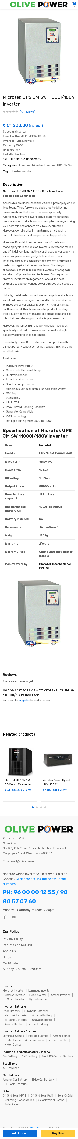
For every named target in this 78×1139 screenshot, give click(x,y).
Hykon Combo (13, 1044)
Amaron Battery (42, 1015)
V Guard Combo (57, 1040)
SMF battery (29, 1056)
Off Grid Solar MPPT (14, 1095)
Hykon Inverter (38, 999)
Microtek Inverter (13, 990)
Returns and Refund (17, 945)
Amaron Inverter (15, 995)
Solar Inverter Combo (51, 1100)
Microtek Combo (38, 1036)
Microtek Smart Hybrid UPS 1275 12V (56, 782)
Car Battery (10, 1056)
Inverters (25, 165)
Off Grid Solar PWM (42, 1095)
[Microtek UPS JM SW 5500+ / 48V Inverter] (20, 761)
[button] (72, 4)
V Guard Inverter (15, 999)
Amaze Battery (14, 1024)
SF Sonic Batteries (16, 1020)
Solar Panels (12, 1104)
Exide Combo (13, 1040)
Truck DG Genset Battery (57, 1056)
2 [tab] (37, 807)
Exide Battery (11, 1011)
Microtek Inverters (44, 165)
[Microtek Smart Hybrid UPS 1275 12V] (58, 761)
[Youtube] (13, 917)
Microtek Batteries (16, 1015)
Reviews (27, 111)
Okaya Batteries (42, 1020)
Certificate (10, 963)
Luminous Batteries (36, 1011)
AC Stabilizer (11, 1068)
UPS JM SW (64, 165)
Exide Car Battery (43, 1079)
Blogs (7, 957)
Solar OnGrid (65, 1095)
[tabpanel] (20, 773)
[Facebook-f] (4, 917)
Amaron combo (34, 1040)
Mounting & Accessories (19, 1100)
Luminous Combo (13, 1036)
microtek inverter (21, 171)
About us (9, 951)
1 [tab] (33, 807)
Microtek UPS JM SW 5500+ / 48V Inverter (18, 782)
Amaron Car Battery (15, 1079)
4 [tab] (45, 807)
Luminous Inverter (39, 990)
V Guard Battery (38, 1024)
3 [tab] (41, 807)
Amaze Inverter (60, 995)
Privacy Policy (13, 939)
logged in (24, 700)
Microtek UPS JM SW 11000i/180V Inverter (32, 191)
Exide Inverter (37, 995)
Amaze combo (62, 1036)
